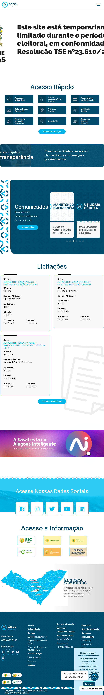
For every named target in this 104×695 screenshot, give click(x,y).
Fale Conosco (87, 644)
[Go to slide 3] (73, 241)
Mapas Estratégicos (64, 639)
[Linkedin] (82, 508)
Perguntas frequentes (65, 647)
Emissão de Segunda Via (37, 637)
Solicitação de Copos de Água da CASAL (37, 648)
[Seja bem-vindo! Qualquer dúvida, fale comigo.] (94, 677)
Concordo (89, 684)
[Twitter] (52, 508)
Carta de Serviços (34, 657)
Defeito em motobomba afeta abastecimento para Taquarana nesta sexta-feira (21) (62, 230)
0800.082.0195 (9, 640)
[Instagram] (36, 508)
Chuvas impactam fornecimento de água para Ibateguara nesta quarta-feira (88, 230)
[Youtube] (67, 508)
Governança (86, 641)
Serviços (31, 633)
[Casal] (10, 5)
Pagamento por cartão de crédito (37, 642)
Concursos (32, 661)
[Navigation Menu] (98, 5)
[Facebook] (21, 508)
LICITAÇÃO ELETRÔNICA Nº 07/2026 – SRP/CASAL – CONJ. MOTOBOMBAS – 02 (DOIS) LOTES (25, 345)
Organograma (62, 643)
